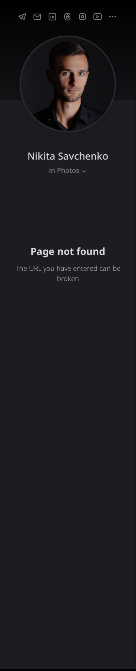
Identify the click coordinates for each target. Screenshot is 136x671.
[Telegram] (22, 16)
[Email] (37, 16)
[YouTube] (97, 16)
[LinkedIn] (52, 16)
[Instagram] (82, 16)
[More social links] (112, 16)
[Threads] (67, 16)
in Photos (64, 170)
